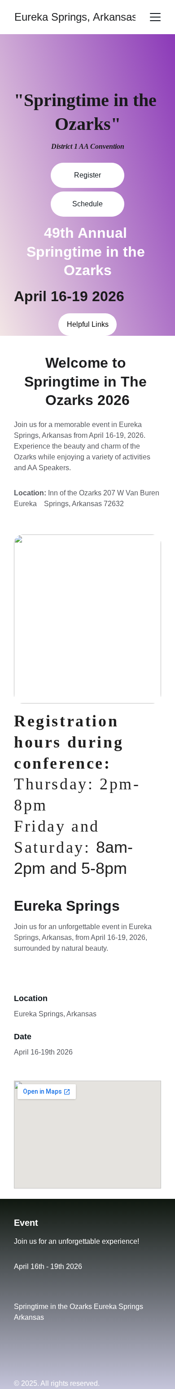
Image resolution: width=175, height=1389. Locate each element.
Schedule (87, 204)
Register (87, 175)
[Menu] (155, 17)
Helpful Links (88, 324)
